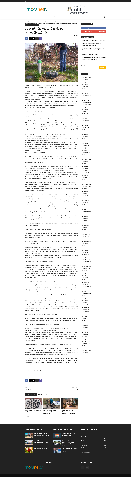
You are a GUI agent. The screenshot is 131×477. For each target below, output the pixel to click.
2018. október (85, 291)
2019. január (85, 284)
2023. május (85, 166)
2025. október (85, 100)
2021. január (85, 230)
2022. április (85, 195)
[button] (104, 17)
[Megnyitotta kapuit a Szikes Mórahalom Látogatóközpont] (29, 435)
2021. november (86, 207)
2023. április (85, 168)
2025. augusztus (86, 104)
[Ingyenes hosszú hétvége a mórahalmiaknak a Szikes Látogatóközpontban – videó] (69, 403)
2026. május (85, 84)
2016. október (85, 346)
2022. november (86, 179)
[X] (30, 38)
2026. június (85, 82)
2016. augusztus (86, 350)
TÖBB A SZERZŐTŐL (43, 394)
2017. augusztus (86, 323)
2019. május (85, 275)
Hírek (44, 23)
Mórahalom (48, 23)
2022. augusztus (86, 186)
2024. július (85, 134)
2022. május (85, 193)
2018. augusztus (86, 295)
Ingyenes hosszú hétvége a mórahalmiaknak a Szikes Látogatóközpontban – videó (68, 412)
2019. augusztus (86, 268)
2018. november (86, 289)
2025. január (85, 120)
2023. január (85, 175)
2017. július (85, 325)
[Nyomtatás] (37, 38)
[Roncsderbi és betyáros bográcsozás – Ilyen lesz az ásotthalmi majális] (57, 442)
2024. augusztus (86, 132)
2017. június (85, 327)
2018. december (86, 286)
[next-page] (28, 416)
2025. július (85, 107)
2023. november (86, 152)
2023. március (85, 170)
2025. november (86, 98)
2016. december (86, 341)
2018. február (85, 309)
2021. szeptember (86, 211)
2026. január (85, 93)
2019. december (86, 259)
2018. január (85, 311)
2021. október (85, 209)
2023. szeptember (86, 157)
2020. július (85, 243)
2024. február (85, 145)
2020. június (85, 245)
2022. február (85, 200)
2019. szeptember (86, 266)
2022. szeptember (86, 184)
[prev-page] (26, 416)
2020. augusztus (86, 241)
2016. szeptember (86, 348)
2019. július (85, 270)
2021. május (85, 220)
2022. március (85, 198)
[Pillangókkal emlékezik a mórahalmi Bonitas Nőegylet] (29, 442)
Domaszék (40, 23)
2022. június (85, 191)
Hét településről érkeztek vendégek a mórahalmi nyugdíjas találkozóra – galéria (94, 58)
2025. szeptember (86, 102)
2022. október (85, 182)
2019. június (85, 273)
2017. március (85, 334)
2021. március (85, 225)
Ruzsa (61, 23)
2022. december (86, 177)
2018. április (85, 305)
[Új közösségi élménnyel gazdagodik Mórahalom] (33, 403)
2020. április (85, 250)
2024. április (85, 141)
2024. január (85, 148)
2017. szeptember (86, 320)
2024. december (86, 123)
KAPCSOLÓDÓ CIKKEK (31, 394)
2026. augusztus (86, 77)
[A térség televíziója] (37, 9)
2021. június (85, 218)
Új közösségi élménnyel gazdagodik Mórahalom (93, 40)
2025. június (85, 109)
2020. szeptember (86, 239)
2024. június (85, 136)
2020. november (86, 234)
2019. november (86, 261)
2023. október (85, 154)
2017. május (85, 330)
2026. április (85, 86)
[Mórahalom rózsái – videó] (29, 450)
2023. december (86, 150)
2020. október (85, 236)
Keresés (83, 65)
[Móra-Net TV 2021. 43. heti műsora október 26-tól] (57, 435)
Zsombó (26, 24)
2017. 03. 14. (75, 389)
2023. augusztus (86, 159)
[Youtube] (105, 1)
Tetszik (103, 28)
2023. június (85, 164)
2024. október (85, 127)
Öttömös (53, 23)
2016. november (86, 343)
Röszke (57, 23)
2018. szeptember (86, 293)
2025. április (85, 113)
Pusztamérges (36, 24)
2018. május (85, 302)
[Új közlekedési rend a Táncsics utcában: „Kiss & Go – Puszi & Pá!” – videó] (57, 450)
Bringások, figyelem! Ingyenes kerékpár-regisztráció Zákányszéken (49, 412)
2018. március (85, 307)
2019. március (85, 280)
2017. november (86, 316)
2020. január (85, 257)
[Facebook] (103, 1)
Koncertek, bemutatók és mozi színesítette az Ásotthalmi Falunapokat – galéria (93, 53)
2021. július (85, 216)
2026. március (85, 88)
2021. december (86, 204)
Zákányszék (74, 23)
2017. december (86, 314)
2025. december (86, 95)
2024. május (85, 139)
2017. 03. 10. (28, 389)
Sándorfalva (65, 23)
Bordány (31, 24)
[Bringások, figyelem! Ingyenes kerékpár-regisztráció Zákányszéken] (51, 403)
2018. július (85, 298)
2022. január (85, 202)
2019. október (85, 264)
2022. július (85, 189)
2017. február (85, 336)
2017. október (85, 318)
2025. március (85, 116)
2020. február (85, 255)
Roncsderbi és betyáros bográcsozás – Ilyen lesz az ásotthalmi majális (69, 442)
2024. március (85, 143)
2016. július (85, 352)
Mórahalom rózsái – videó (40, 448)
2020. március (85, 252)
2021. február (85, 227)
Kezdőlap (27, 21)
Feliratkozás (102, 31)
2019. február (85, 282)
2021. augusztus (86, 214)
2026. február (85, 91)
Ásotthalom (40, 21)
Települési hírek (33, 21)
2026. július (85, 79)
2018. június (85, 300)
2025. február (85, 118)
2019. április (85, 277)
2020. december (86, 232)
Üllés (70, 23)
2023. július (85, 161)
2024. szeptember (86, 129)
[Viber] (40, 38)
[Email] (33, 38)
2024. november (86, 125)
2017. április (85, 332)
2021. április (85, 223)
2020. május (85, 248)
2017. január (85, 339)
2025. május (85, 111)
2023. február (85, 173)
